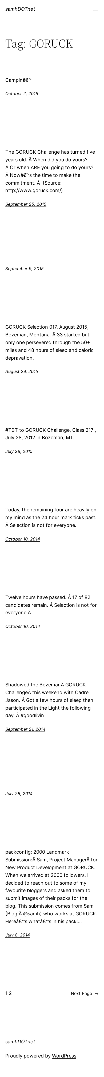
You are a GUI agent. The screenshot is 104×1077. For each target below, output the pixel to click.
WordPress (64, 1056)
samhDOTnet (20, 9)
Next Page (85, 993)
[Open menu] (95, 9)
